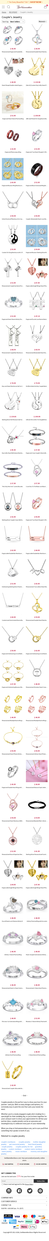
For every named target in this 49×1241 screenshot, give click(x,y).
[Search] (8, 7)
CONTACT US (6, 1205)
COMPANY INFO (7, 1198)
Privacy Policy (29, 1184)
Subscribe (41, 1181)
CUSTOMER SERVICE (9, 1201)
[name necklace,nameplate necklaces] (24, 7)
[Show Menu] (3, 7)
